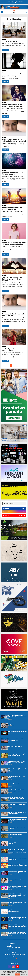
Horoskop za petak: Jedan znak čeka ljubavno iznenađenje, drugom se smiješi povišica (17, 717)
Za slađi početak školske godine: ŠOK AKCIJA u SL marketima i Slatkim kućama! (17, 864)
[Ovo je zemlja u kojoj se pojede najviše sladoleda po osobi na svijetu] (4, 755)
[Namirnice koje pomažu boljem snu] (4, 880)
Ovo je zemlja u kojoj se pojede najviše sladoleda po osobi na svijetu (16, 754)
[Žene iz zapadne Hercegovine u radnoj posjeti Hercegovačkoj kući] (4, 806)
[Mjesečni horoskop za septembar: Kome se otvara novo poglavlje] (4, 873)
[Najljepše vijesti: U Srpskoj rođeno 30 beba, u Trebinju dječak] (4, 911)
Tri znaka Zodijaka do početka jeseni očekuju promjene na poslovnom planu (17, 933)
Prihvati (17, 974)
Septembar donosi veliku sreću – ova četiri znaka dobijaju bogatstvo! (16, 762)
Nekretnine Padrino (18, 1)
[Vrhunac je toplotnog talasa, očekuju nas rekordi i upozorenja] (4, 785)
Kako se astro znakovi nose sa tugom (12, 73)
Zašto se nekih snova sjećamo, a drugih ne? (17, 769)
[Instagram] (13, 966)
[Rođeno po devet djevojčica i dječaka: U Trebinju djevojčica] (4, 859)
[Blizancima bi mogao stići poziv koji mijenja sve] (4, 828)
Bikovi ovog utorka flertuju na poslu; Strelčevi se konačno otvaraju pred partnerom (12, 279)
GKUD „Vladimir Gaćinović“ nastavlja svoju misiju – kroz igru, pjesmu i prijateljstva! (17, 925)
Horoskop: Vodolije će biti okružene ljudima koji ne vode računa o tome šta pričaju (14, 243)
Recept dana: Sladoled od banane (15, 724)
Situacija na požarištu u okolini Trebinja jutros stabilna (17, 903)
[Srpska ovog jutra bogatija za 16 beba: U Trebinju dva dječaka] (4, 814)
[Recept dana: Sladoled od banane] (4, 725)
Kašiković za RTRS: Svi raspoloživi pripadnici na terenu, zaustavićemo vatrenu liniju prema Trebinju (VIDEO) (17, 851)
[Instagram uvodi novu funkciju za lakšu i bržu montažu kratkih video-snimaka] (4, 888)
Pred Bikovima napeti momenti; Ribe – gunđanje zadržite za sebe (12, 208)
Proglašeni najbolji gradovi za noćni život (17, 731)
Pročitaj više (24, 974)
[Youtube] (17, 966)
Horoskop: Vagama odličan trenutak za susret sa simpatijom (12, 349)
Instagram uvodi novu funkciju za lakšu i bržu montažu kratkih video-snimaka (17, 887)
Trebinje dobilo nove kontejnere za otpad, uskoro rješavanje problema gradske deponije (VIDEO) (17, 895)
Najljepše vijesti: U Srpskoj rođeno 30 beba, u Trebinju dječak (16, 910)
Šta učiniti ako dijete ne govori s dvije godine (16, 777)
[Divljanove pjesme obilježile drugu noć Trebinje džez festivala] (4, 821)
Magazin (4, 39)
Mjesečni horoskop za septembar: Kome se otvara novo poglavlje (17, 872)
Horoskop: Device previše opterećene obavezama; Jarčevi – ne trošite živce (12, 105)
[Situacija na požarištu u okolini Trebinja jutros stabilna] (4, 904)
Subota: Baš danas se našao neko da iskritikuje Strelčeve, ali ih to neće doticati (14, 140)
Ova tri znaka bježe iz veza (9, 41)
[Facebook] (9, 966)
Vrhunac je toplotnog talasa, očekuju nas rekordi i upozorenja (17, 784)
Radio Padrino (9, 1)
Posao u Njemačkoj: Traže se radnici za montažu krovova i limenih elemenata (17, 918)
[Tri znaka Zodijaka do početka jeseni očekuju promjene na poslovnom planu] (4, 934)
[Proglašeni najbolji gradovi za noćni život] (4, 733)
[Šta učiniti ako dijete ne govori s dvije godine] (4, 778)
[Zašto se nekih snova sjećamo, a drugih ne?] (4, 770)
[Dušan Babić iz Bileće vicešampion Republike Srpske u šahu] (4, 791)
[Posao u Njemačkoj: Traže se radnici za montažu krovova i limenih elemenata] (4, 919)
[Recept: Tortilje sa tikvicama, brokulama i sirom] (4, 836)
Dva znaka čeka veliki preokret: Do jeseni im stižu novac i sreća (17, 739)
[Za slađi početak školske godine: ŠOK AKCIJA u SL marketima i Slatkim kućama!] (4, 865)
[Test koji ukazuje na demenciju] (4, 748)
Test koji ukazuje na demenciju (15, 746)
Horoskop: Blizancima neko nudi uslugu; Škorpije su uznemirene (13, 173)
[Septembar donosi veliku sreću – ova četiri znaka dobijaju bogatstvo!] (4, 763)
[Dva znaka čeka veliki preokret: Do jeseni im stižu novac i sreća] (4, 740)
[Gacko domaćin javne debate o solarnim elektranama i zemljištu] (4, 799)
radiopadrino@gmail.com (16, 958)
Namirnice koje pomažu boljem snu (16, 879)
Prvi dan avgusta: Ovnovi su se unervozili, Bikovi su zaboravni (13, 314)
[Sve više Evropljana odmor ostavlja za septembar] (4, 843)
